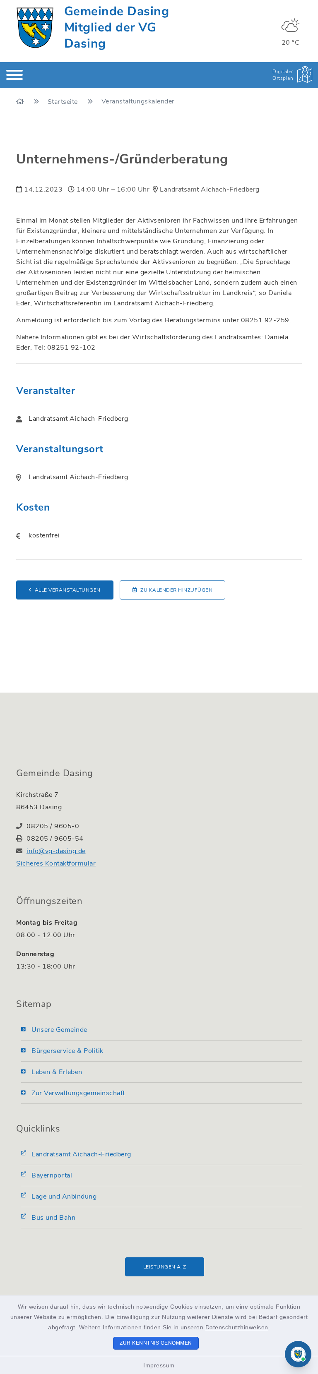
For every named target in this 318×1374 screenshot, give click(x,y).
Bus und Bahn (53, 1217)
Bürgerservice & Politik (67, 1050)
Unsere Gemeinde (59, 1029)
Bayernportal (51, 1175)
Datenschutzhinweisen (236, 1327)
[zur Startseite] (35, 27)
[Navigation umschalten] (14, 75)
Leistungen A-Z (164, 1267)
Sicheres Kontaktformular (56, 863)
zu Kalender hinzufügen (176, 590)
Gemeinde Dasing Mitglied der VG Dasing (116, 27)
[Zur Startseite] (21, 101)
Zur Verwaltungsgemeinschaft (78, 1093)
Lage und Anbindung (63, 1196)
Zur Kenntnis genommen (156, 1343)
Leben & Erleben (56, 1072)
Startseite (64, 101)
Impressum (159, 1365)
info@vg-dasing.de (56, 851)
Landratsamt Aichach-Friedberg (81, 1154)
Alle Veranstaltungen (68, 590)
